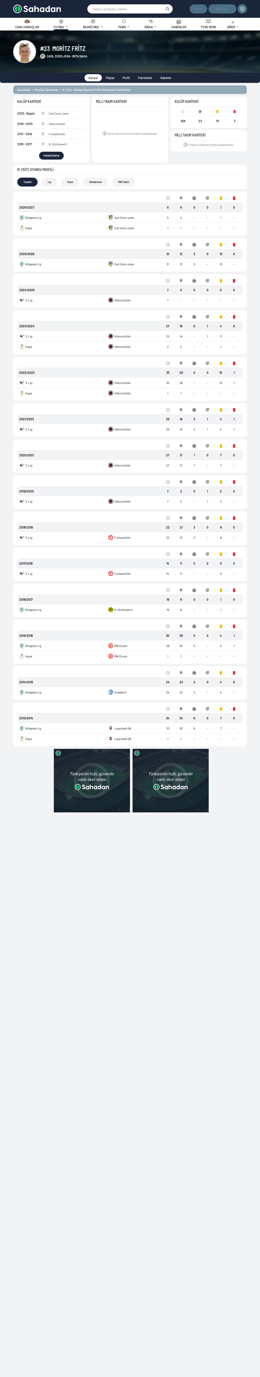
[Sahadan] (50, 9)
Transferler (145, 78)
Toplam (27, 181)
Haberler (165, 78)
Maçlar (110, 78)
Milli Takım (123, 181)
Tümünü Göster (51, 155)
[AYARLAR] (242, 8)
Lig (49, 181)
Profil (126, 78)
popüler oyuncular (46, 89)
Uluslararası (95, 181)
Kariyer (93, 78)
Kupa (70, 181)
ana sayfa (23, 89)
